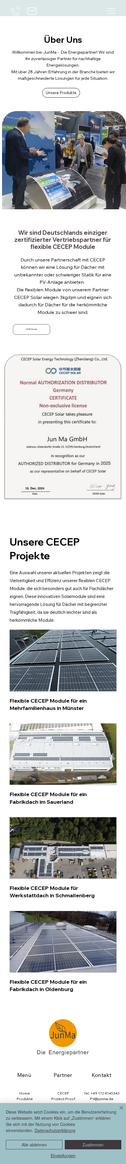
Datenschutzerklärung (55, 1130)
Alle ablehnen (34, 1145)
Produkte (25, 1099)
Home (24, 1093)
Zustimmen (93, 1145)
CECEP (63, 1093)
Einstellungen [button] (63, 1155)
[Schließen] (118, 1111)
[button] (31, 329)
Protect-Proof (63, 1099)
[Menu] (111, 11)
